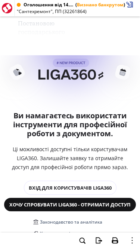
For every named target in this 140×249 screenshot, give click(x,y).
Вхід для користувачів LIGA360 (70, 187)
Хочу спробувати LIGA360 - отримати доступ (70, 204)
